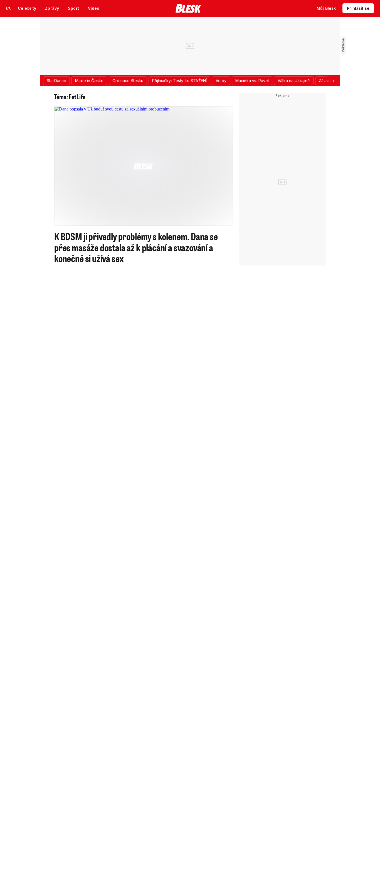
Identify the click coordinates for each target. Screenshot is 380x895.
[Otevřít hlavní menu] (8, 8)
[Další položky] (333, 80)
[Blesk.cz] (188, 8)
